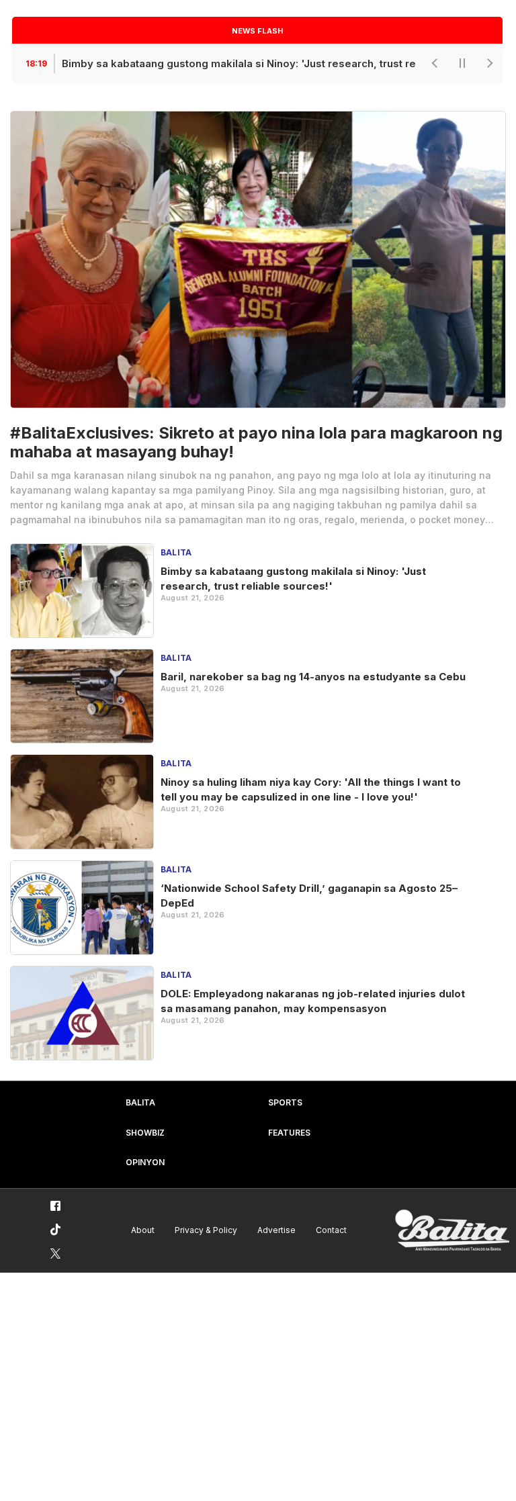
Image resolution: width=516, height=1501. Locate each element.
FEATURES (289, 1133)
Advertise (276, 1230)
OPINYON (145, 1162)
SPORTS (285, 1102)
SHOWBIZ (145, 1133)
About (143, 1230)
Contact (331, 1230)
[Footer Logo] (452, 1231)
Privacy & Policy (206, 1230)
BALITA (140, 1102)
